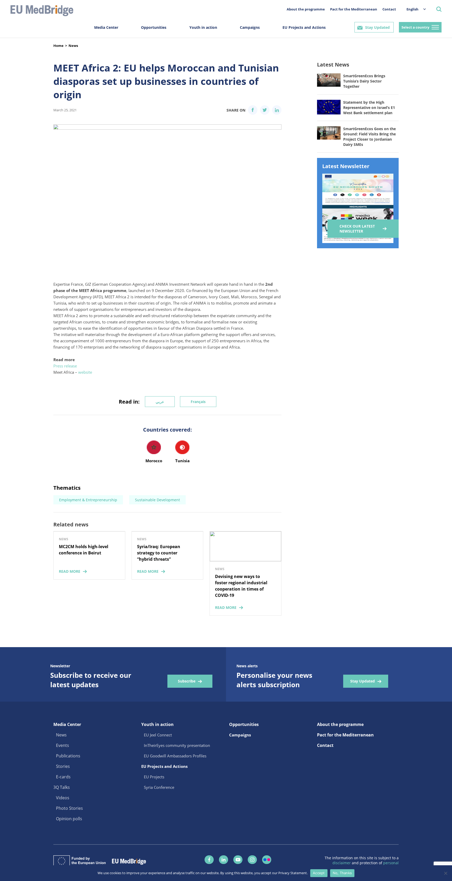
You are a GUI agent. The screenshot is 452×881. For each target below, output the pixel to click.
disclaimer (342, 862)
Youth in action (203, 27)
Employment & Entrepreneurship (88, 499)
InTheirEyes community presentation (177, 745)
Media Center (106, 27)
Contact (389, 9)
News (73, 45)
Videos (62, 798)
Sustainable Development (157, 499)
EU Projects (154, 776)
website (85, 372)
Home (58, 45)
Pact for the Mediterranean (353, 9)
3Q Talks (61, 787)
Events (62, 745)
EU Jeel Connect (158, 734)
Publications (68, 756)
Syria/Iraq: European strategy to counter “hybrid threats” (158, 553)
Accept (319, 873)
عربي (160, 401)
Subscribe (186, 681)
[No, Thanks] (445, 873)
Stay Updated (377, 27)
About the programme (306, 9)
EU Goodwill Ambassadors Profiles (175, 755)
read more (69, 571)
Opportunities (153, 27)
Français (198, 401)
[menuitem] (413, 9)
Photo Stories (69, 808)
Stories (63, 766)
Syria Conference (159, 787)
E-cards (63, 777)
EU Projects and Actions (304, 27)
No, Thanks (342, 873)
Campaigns (250, 27)
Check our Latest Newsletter (357, 229)
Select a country (415, 27)
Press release (65, 365)
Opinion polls (69, 819)
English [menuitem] (412, 9)
